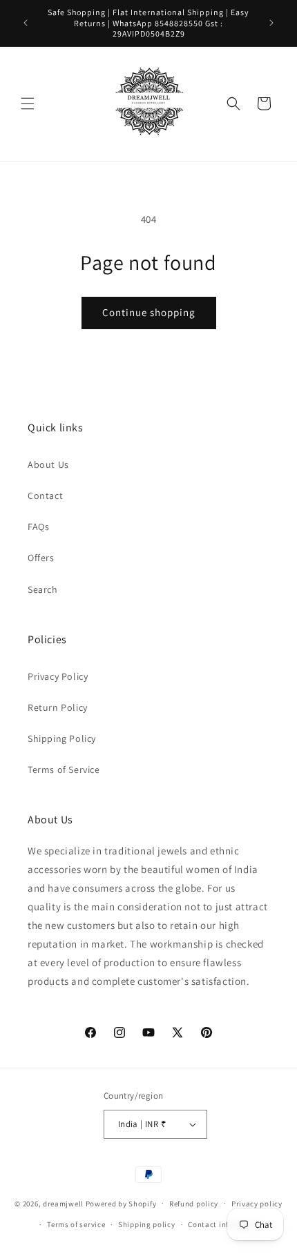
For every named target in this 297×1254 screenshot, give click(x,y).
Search (43, 589)
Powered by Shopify (121, 1203)
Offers (41, 557)
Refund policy (193, 1203)
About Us (48, 464)
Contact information (225, 1224)
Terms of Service (64, 769)
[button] (27, 103)
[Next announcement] (271, 23)
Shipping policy (146, 1224)
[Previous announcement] (25, 23)
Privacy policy (256, 1203)
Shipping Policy (62, 738)
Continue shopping (148, 312)
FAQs (38, 526)
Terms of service (76, 1224)
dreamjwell (63, 1203)
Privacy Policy (58, 676)
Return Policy (58, 707)
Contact (45, 495)
